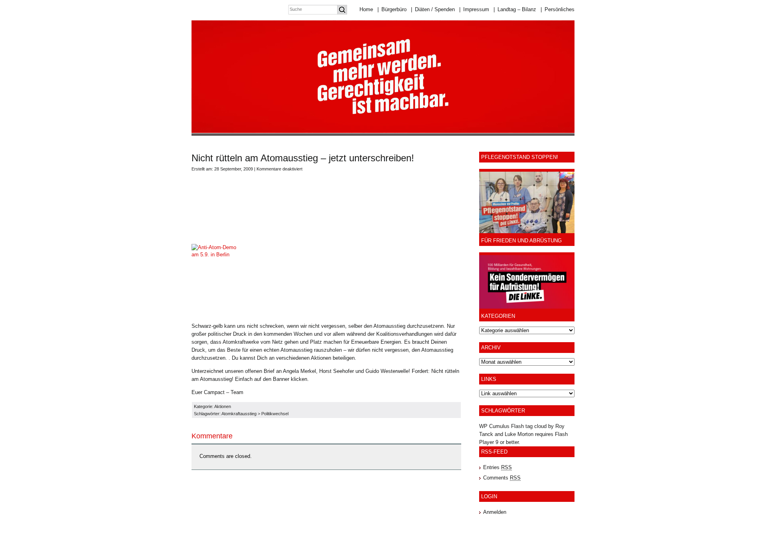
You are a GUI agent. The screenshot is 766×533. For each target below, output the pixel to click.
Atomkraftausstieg (239, 413)
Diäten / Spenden (433, 9)
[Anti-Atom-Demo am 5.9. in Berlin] (218, 255)
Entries (497, 467)
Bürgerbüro (392, 9)
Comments (502, 478)
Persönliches (557, 9)
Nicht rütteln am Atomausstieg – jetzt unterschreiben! (303, 158)
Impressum (474, 9)
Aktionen (222, 406)
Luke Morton (519, 434)
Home (366, 9)
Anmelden (494, 512)
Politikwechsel (274, 413)
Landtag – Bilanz (515, 9)
